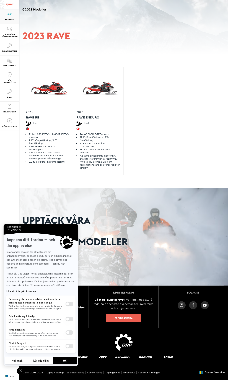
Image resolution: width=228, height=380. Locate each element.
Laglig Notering (55, 372)
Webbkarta (129, 372)
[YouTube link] (205, 304)
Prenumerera (124, 318)
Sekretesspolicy (75, 372)
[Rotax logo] (168, 357)
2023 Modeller (35, 9)
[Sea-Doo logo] (122, 357)
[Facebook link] (193, 304)
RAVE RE (32, 117)
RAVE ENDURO (87, 117)
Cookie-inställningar (149, 372)
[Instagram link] (182, 304)
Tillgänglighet (112, 372)
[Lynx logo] (9, 4)
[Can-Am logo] (145, 357)
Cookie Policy (94, 372)
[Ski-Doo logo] (81, 357)
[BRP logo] (124, 342)
